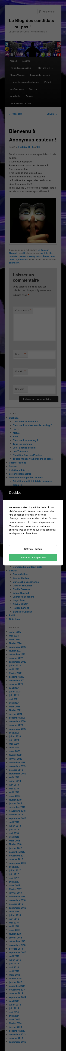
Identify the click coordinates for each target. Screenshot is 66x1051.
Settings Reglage (33, 548)
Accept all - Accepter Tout (33, 557)
